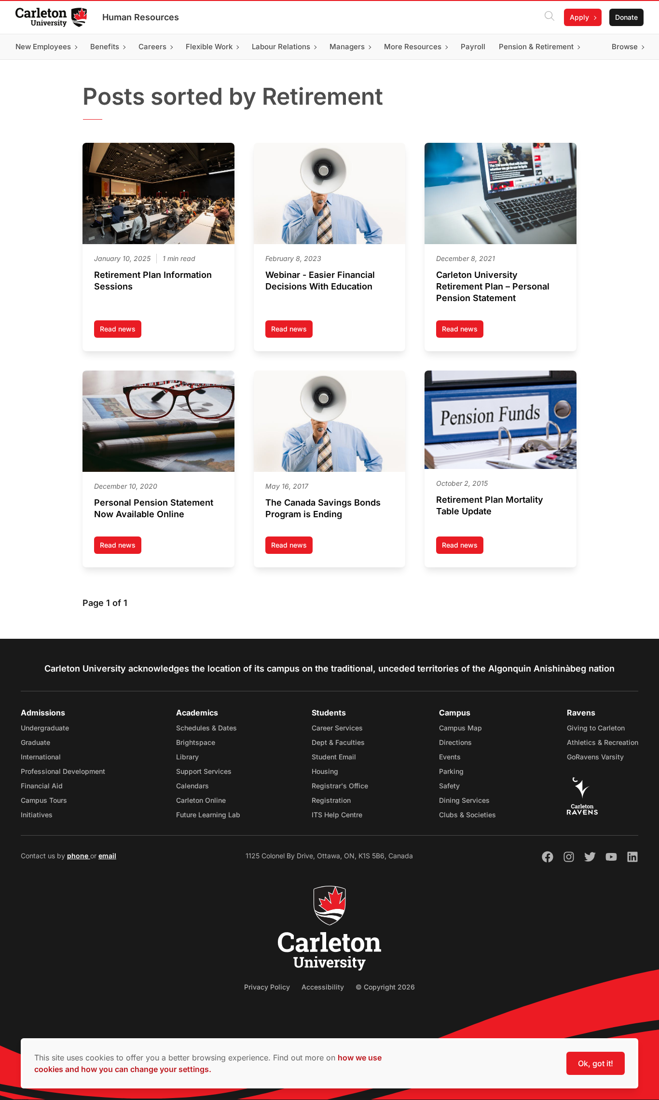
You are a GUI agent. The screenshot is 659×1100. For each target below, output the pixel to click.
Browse (625, 46)
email (107, 856)
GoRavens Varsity (595, 757)
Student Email (334, 757)
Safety (449, 786)
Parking (451, 771)
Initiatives (37, 815)
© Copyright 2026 (385, 987)
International (41, 757)
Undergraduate (45, 728)
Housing (325, 771)
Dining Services (464, 800)
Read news (120, 331)
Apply (579, 17)
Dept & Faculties (338, 742)
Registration (331, 800)
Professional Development (63, 771)
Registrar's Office (340, 786)
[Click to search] (549, 17)
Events (450, 757)
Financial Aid (42, 786)
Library (187, 757)
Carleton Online (201, 800)
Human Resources (140, 17)
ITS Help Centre (337, 815)
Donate (626, 17)
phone (78, 856)
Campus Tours (44, 800)
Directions (455, 742)
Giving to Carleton (596, 728)
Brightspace (195, 742)
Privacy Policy (267, 987)
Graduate (35, 742)
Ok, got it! (595, 1063)
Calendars (192, 786)
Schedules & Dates (206, 728)
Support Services (204, 771)
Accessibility (323, 987)
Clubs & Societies (467, 815)
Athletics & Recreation (602, 742)
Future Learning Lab (208, 815)
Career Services (337, 728)
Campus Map (460, 728)
